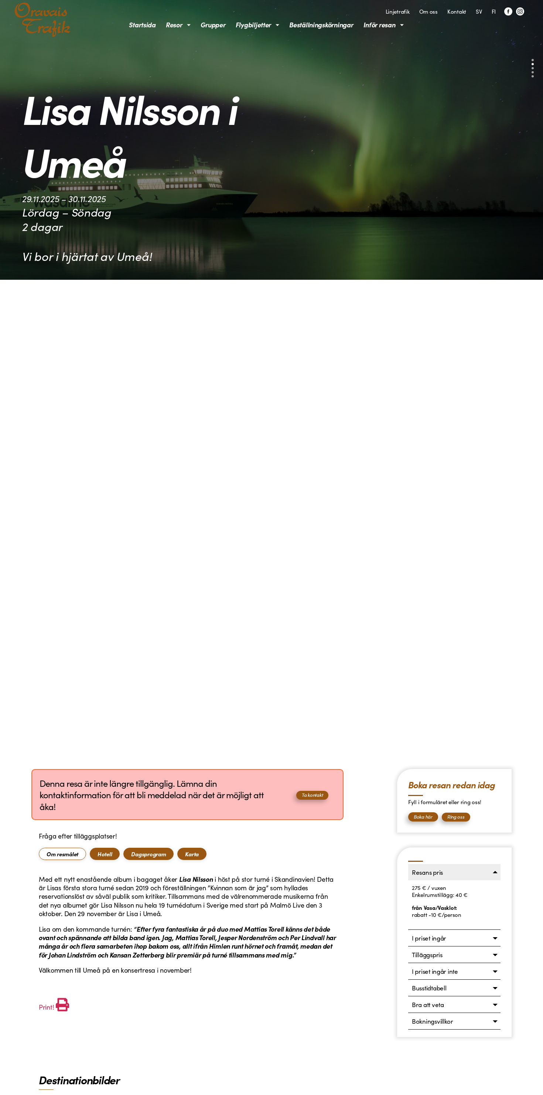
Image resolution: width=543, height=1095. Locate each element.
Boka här (423, 816)
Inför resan (379, 24)
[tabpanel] (187, 944)
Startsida (142, 24)
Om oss (428, 11)
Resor (174, 24)
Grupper (213, 24)
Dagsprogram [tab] (148, 854)
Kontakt (456, 11)
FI (494, 11)
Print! (46, 1006)
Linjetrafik (398, 11)
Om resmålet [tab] (62, 854)
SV (479, 11)
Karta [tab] (192, 854)
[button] (533, 60)
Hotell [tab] (105, 854)
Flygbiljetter (254, 24)
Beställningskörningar (321, 24)
